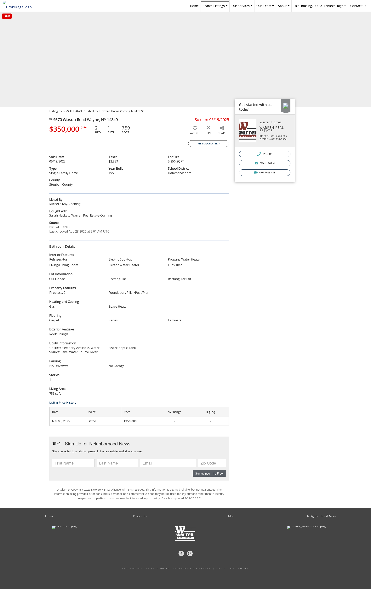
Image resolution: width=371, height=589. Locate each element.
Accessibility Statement (192, 569)
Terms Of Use (132, 569)
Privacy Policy (158, 569)
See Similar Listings (209, 143)
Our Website (267, 172)
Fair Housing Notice (232, 569)
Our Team (265, 8)
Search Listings (215, 8)
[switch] (195, 131)
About (284, 8)
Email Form (267, 163)
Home (194, 6)
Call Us (267, 153)
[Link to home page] (19, 6)
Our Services (242, 8)
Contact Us (358, 6)
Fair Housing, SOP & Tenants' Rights (320, 6)
